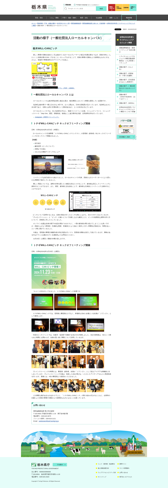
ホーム (33, 23)
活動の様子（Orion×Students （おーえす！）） (127, 97)
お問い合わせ (123, 472)
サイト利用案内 (124, 468)
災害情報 (119, 7)
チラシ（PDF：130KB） (66, 88)
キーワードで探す (65, 8)
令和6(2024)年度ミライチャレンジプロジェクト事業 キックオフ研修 (127, 109)
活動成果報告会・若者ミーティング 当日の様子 (127, 50)
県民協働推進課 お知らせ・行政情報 (93, 23)
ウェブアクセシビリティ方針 (107, 472)
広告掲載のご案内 (124, 137)
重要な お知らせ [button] (111, 7)
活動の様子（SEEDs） (127, 103)
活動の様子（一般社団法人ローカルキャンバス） (127, 88)
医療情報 (126, 7)
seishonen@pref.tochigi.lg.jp (49, 421)
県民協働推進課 (76, 23)
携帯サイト (122, 464)
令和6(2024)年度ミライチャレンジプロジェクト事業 (127, 40)
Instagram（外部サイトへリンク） (47, 117)
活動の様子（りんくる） (126, 68)
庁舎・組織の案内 (49, 23)
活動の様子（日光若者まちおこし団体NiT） (127, 81)
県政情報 (40, 23)
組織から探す (133, 7)
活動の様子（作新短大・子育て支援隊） (126, 74)
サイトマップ (102, 477)
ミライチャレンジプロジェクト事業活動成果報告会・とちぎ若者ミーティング (127, 59)
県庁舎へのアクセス (125, 477)
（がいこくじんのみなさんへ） (88, 4)
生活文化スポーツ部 (63, 23)
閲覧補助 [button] (68, 5)
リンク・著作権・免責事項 (106, 464)
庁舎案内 (60, 464)
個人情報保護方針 (103, 468)
